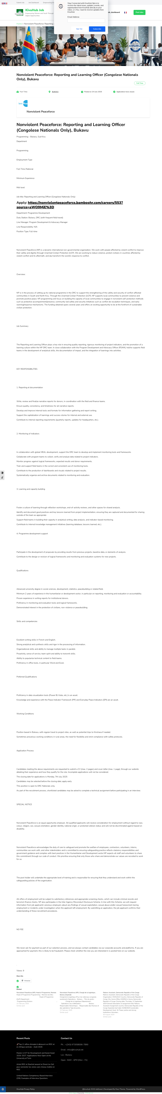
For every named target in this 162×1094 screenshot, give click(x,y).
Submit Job (20, 3)
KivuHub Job (34, 10)
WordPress (140, 1089)
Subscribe (97, 29)
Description (19, 14)
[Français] (125, 12)
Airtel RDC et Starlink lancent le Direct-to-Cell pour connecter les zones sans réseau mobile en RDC (36, 1067)
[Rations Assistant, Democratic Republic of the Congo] (124, 1005)
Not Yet (79, 29)
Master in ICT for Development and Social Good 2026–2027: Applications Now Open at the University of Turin (35, 1055)
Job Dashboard (34, 3)
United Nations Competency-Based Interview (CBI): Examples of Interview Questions (35, 1076)
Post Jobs (139, 12)
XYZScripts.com (89, 1093)
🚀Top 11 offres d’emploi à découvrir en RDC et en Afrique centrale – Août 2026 (36, 1045)
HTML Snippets (73, 1093)
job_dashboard (114, 12)
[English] (3, 3)
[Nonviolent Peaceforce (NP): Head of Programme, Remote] (38, 999)
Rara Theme (120, 1089)
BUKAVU (55, 92)
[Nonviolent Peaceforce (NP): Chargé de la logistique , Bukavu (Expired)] (81, 1003)
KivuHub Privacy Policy (26, 1089)
